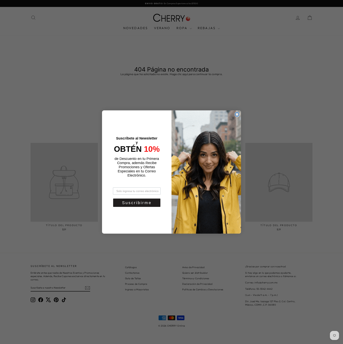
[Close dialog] (237, 114)
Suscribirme (137, 203)
